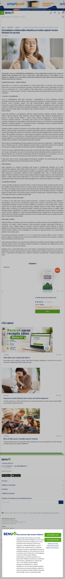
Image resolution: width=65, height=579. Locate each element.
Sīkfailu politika (53, 543)
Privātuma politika (53, 545)
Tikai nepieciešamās (53, 540)
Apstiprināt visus (53, 535)
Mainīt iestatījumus (52, 547)
